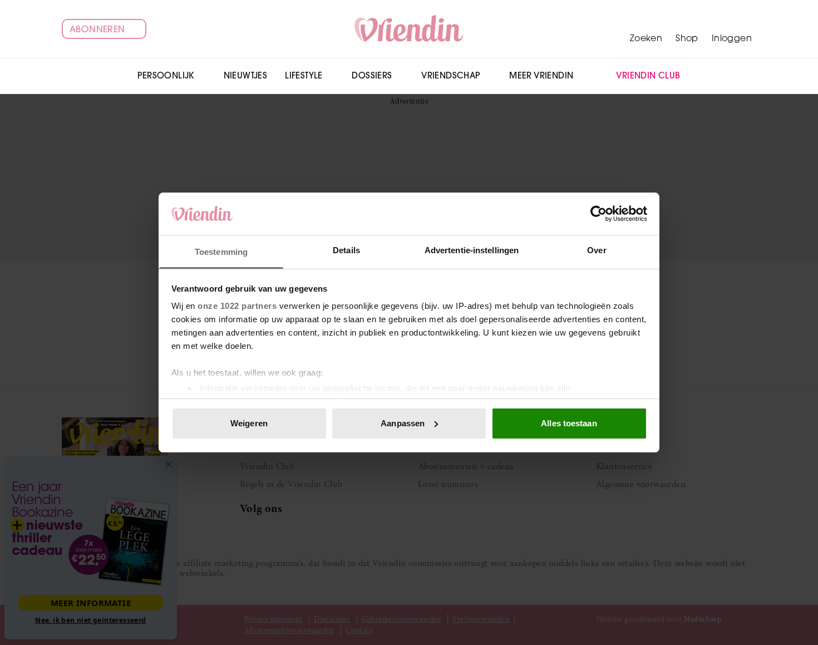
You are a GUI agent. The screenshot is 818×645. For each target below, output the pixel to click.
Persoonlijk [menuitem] (165, 75)
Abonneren (97, 29)
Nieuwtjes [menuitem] (246, 75)
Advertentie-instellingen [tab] (472, 250)
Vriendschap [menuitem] (450, 75)
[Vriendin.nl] (409, 29)
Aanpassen (403, 423)
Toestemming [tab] (221, 252)
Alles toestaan (569, 423)
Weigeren (249, 423)
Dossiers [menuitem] (372, 75)
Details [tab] (346, 250)
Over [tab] (596, 250)
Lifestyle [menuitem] (304, 75)
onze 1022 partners (237, 306)
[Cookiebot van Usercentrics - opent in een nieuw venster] (598, 213)
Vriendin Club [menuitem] (648, 75)
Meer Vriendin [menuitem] (541, 75)
